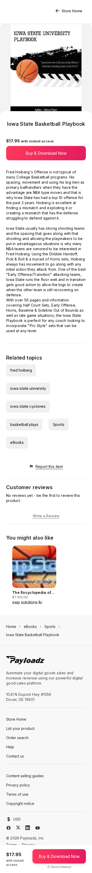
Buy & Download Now (46, 153)
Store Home (72, 11)
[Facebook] (8, 827)
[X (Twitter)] (18, 827)
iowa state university (28, 388)
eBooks (17, 442)
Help (10, 747)
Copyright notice (20, 803)
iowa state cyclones (27, 406)
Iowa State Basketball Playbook (32, 635)
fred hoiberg (21, 370)
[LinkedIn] (27, 827)
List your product (20, 728)
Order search (17, 737)
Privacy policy (18, 785)
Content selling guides (25, 776)
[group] (34, 575)
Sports (58, 424)
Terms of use (17, 794)
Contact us (15, 756)
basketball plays (24, 424)
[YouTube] (37, 827)
